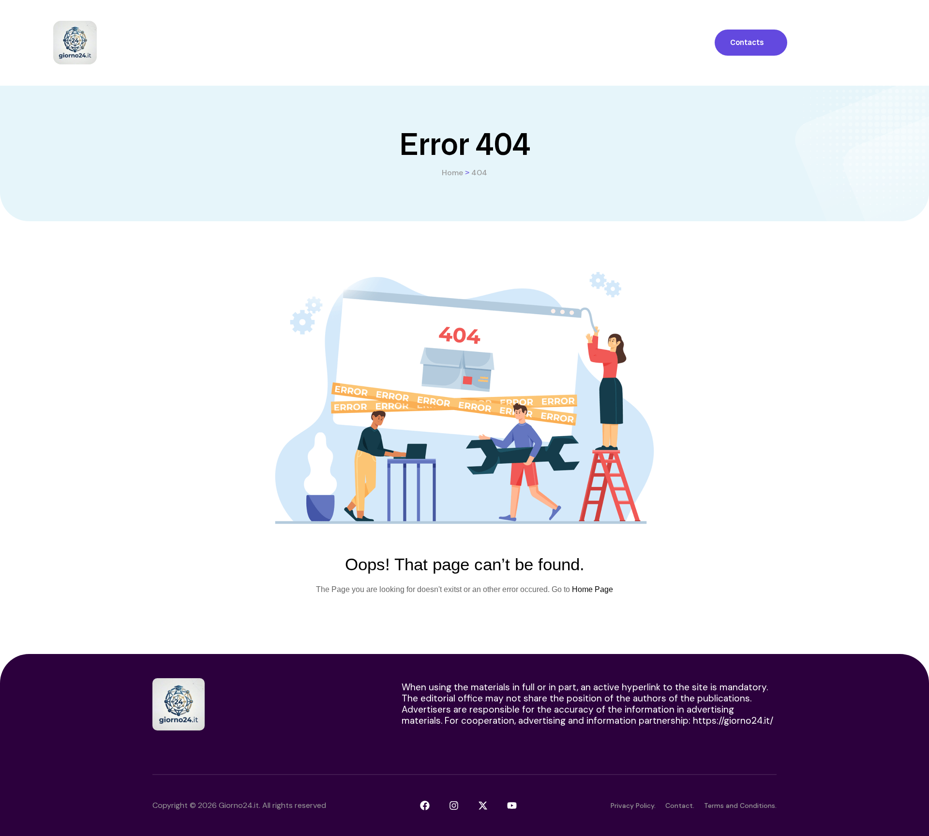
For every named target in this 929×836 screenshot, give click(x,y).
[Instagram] (454, 805)
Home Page (592, 589)
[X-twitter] (483, 805)
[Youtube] (512, 805)
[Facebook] (425, 805)
